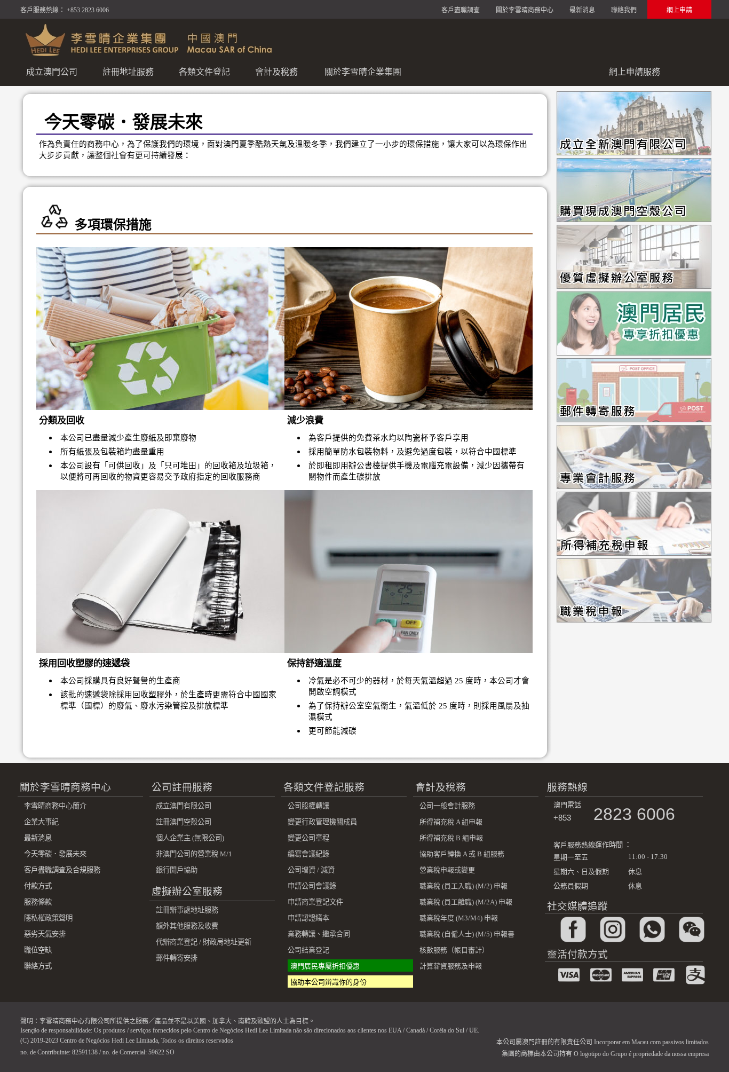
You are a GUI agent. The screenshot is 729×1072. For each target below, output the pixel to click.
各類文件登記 (204, 71)
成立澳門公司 (51, 71)
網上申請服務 (634, 71)
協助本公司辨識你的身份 (328, 982)
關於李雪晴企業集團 (362, 71)
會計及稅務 (276, 71)
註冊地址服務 (128, 71)
